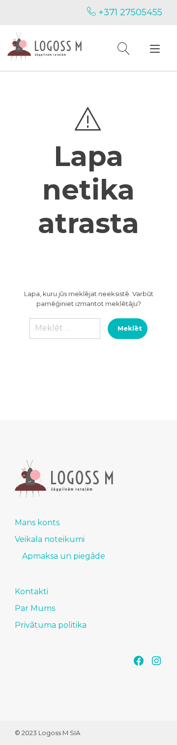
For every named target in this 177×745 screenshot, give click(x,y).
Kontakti (31, 591)
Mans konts (37, 522)
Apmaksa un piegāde (63, 556)
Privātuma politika (51, 625)
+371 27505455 (129, 12)
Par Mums (35, 608)
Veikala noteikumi (50, 539)
